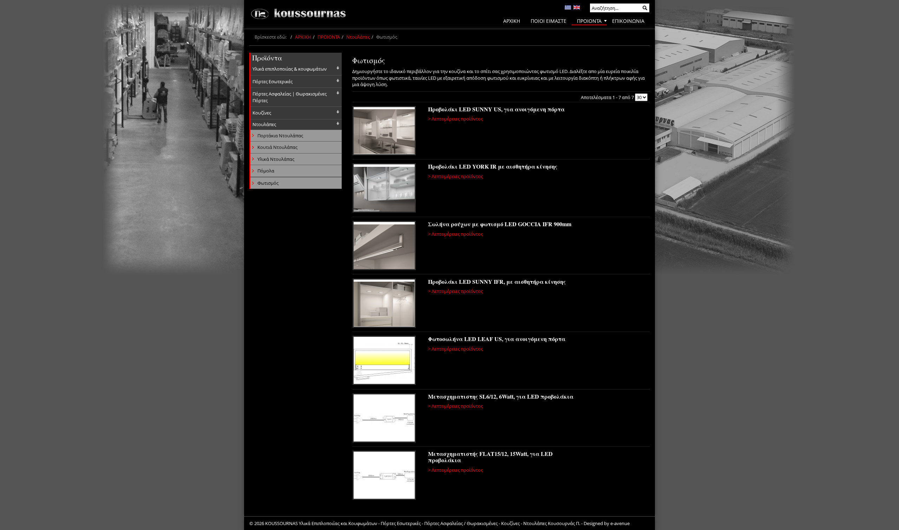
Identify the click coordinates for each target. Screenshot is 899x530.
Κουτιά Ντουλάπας (277, 147)
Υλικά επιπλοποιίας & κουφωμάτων (289, 69)
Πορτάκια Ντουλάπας (280, 135)
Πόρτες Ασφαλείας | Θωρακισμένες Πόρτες (289, 97)
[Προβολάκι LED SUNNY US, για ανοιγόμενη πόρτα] (385, 131)
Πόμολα (265, 171)
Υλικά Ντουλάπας (275, 159)
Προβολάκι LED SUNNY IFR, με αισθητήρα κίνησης (497, 281)
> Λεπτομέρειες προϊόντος (455, 119)
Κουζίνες (261, 113)
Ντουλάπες (358, 37)
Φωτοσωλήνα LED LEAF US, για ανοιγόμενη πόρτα (496, 339)
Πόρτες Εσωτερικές (272, 81)
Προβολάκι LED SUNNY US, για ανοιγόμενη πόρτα (496, 109)
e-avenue (620, 523)
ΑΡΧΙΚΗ (303, 37)
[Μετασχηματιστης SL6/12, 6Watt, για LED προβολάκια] (385, 419)
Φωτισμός (267, 183)
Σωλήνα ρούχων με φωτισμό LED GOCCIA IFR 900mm (499, 224)
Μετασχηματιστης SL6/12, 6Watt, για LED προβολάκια (500, 396)
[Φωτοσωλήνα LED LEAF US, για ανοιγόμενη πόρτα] (385, 361)
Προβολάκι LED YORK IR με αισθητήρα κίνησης (492, 166)
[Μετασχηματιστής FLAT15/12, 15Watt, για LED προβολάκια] (385, 476)
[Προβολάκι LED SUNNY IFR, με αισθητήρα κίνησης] (385, 304)
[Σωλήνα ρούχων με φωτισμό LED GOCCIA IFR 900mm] (385, 246)
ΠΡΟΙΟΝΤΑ (328, 37)
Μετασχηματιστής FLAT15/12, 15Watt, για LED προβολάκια (490, 457)
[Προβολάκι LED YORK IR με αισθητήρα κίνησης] (385, 189)
